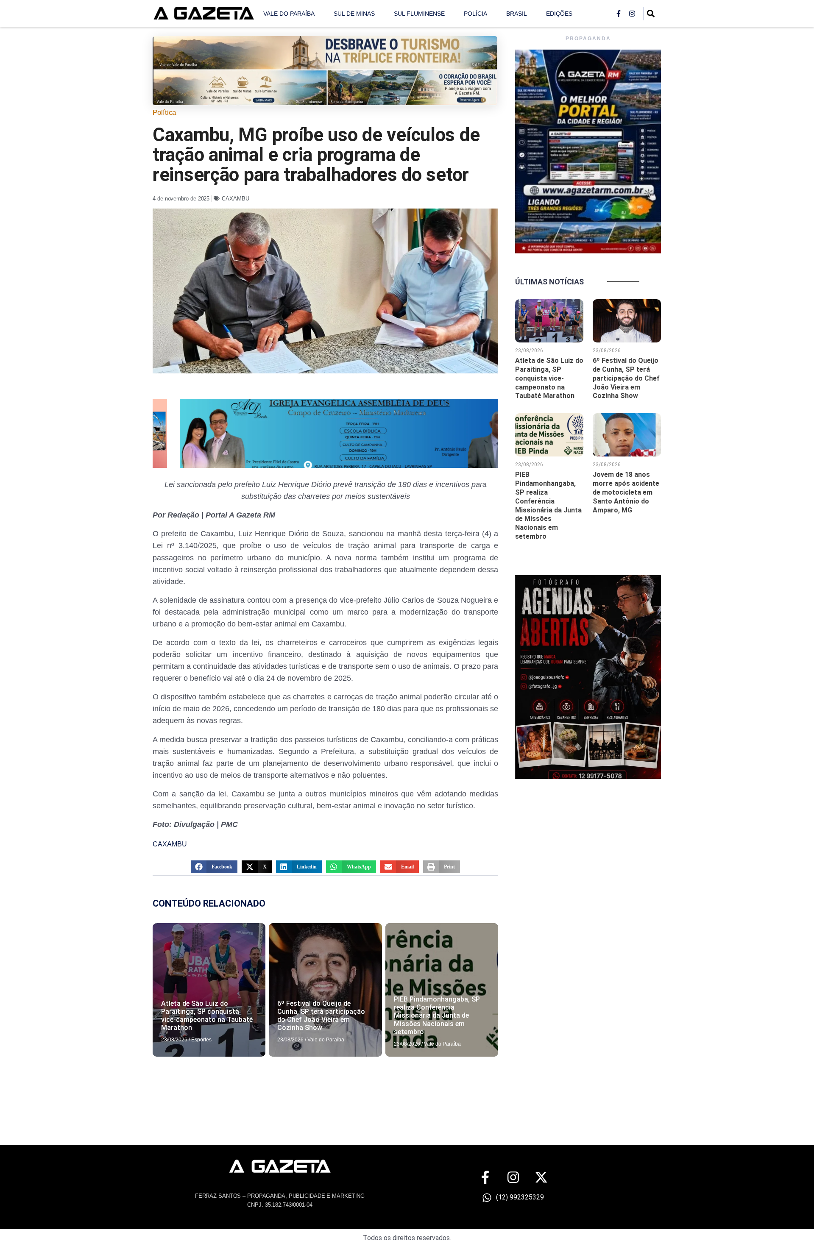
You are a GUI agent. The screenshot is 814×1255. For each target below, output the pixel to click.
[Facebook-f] (618, 13)
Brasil (516, 13)
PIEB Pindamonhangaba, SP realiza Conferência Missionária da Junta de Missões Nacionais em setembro (437, 1015)
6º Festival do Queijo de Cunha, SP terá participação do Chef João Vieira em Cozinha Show (321, 1015)
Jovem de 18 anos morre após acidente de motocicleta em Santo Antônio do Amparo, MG (626, 492)
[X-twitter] (541, 1177)
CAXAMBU (235, 198)
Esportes (201, 1040)
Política (164, 113)
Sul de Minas (354, 13)
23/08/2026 (174, 1040)
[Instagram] (632, 13)
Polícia (475, 13)
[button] (214, 866)
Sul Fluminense (419, 13)
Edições (559, 13)
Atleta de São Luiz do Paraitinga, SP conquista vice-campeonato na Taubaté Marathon (207, 1015)
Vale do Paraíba (289, 13)
